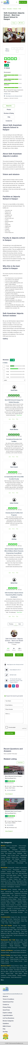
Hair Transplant (9, 969)
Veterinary (23, 859)
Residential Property (21, 871)
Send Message (9, 654)
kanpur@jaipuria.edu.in (15, 669)
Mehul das (14, 583)
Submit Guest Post (8, 1001)
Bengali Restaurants (15, 945)
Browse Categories (8, 1020)
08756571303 (7, 93)
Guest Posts (6, 1010)
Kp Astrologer (21, 910)
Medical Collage (6, 895)
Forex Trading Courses (16, 961)
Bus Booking (16, 931)
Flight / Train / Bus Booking (20, 929)
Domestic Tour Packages (19, 925)
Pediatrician (12, 847)
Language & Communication (14, 908)
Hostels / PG (14, 917)
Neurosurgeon (22, 861)
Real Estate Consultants (13, 877)
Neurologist (3, 847)
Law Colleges (23, 897)
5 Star (6, 922)
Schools (15, 8)
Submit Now (10, 733)
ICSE (20, 8)
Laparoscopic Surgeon (6, 861)
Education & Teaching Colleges (8, 899)
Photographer (16, 869)
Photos (9, 109)
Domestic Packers (5, 952)
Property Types (11, 871)
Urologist (16, 861)
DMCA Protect (7, 1026)
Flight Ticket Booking (6, 931)
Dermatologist (22, 847)
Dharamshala (4, 921)
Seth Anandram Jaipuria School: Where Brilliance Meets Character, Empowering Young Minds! (14, 551)
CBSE (19, 889)
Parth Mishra (14, 429)
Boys (19, 917)
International (8, 891)
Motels (3, 919)
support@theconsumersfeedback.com (12, 993)
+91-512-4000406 (11, 790)
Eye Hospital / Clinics (10, 853)
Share (21, 22)
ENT (13, 859)
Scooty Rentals (8, 935)
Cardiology (3, 855)
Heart (25, 853)
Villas (20, 873)
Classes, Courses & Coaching (13, 904)
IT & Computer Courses (12, 906)
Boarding (15, 889)
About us (5, 996)
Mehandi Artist (18, 977)
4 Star (10, 922)
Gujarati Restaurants (14, 943)
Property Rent (17, 879)
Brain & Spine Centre (13, 855)
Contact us (6, 1004)
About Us (8, 105)
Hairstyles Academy (5, 977)
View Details (8, 794)
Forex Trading (9, 957)
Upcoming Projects (6, 869)
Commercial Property (6, 873)
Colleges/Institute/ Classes (7, 893)
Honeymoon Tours (21, 927)
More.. (2, 980)
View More (20, 762)
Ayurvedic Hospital (5, 859)
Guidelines (6, 1023)
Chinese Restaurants (12, 947)
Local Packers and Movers (20, 950)
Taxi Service (16, 935)
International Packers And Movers (18, 952)
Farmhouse (11, 921)
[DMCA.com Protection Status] (5, 1036)
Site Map (5, 1031)
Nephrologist (18, 851)
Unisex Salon (21, 971)
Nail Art (12, 977)
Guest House (9, 919)
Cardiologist (23, 849)
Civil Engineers (10, 886)
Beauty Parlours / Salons (17, 965)
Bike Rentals (21, 933)
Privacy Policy (7, 1007)
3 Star (2, 922)
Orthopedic (14, 849)
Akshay (14, 539)
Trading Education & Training (17, 959)
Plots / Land (15, 873)
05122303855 (10, 825)
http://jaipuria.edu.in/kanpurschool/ (14, 96)
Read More (19, 415)
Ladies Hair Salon (13, 971)
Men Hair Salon (4, 971)
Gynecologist (4, 851)
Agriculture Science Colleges (8, 902)
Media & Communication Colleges (18, 901)
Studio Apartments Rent (10, 883)
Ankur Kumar (14, 503)
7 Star (25, 921)
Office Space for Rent (22, 883)
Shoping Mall (11, 867)
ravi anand (14, 467)
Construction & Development (7, 884)
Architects (17, 886)
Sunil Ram (14, 390)
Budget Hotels (16, 922)
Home (4, 8)
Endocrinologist (22, 845)
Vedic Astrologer (13, 910)
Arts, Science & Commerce (19, 895)
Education (9, 8)
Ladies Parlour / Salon (14, 967)
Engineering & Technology (21, 893)
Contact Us (9, 120)
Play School (16, 891)
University (24, 908)
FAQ (9, 117)
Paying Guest (16, 919)
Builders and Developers (21, 867)
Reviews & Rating (9, 113)
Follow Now (19, 654)
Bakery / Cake (19, 940)
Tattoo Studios (18, 973)
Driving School (23, 891)
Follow (13, 22)
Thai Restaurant (22, 947)
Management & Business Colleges (9, 897)
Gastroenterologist (5, 849)
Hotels (22, 921)
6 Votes (7, 68)
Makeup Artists (9, 973)
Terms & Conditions (8, 999)
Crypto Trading (18, 957)
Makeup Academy (22, 975)
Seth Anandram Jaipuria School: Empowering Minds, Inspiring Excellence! (14, 595)
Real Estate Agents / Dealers (14, 875)
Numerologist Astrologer (17, 912)
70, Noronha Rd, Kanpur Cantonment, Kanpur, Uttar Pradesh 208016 (16, 680)
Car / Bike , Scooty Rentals (11, 933)
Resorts (25, 917)
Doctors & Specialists (11, 845)
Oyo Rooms (17, 921)
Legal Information (8, 1015)
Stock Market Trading (16, 955)
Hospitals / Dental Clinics (12, 857)
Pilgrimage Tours (5, 937)
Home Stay (23, 919)
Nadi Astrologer (4, 910)
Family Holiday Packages (7, 929)
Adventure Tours (23, 935)
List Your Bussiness (8, 1018)
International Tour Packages (8, 927)
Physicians (11, 851)
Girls (22, 917)
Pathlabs (17, 859)
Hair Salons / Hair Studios (20, 969)
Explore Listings (7, 1012)
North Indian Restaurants (17, 942)
